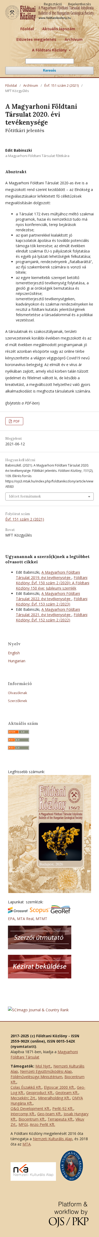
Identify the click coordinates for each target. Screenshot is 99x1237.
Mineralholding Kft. (54, 1097)
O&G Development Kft (30, 1108)
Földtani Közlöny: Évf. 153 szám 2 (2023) (51, 601)
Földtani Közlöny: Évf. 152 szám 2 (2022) (51, 617)
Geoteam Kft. (66, 1092)
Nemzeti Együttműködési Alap (46, 1071)
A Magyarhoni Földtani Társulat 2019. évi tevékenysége (48, 575)
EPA (11, 918)
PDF (16, 421)
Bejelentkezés (79, 4)
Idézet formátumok (25, 496)
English (14, 652)
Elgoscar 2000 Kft (59, 1087)
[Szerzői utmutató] (39, 947)
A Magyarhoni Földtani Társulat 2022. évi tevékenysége (48, 596)
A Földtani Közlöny (50, 50)
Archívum (74, 39)
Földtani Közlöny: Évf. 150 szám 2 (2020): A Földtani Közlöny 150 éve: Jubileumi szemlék (52, 583)
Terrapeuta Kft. (60, 1119)
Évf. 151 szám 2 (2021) (61, 85)
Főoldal (27, 28)
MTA (26, 1144)
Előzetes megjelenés (36, 39)
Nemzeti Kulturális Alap (52, 1138)
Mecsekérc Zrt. (23, 1097)
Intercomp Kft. (23, 1113)
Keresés (49, 70)
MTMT (41, 918)
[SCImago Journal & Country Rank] (38, 1009)
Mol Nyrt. (43, 1066)
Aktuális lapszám (58, 28)
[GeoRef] (60, 911)
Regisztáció (53, 4)
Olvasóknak (17, 692)
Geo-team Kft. (49, 1113)
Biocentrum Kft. (31, 1119)
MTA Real (25, 918)
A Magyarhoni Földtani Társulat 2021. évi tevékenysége (48, 612)
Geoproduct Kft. (39, 1092)
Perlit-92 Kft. (62, 1108)
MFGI (23, 1124)
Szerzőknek (17, 700)
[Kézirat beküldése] (39, 976)
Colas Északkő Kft (26, 1087)
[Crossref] (18, 911)
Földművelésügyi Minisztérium (36, 1076)
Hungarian (16, 660)
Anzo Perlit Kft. (42, 1124)
